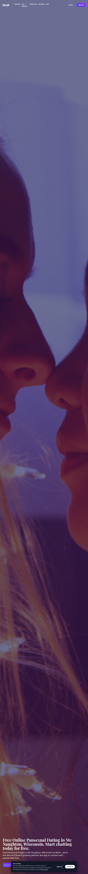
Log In (70, 5)
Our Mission (24, 5)
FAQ (47, 4)
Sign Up (81, 5)
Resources (33, 4)
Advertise (41, 4)
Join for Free (8, 865)
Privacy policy (44, 869)
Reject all (59, 866)
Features (17, 4)
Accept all (70, 866)
